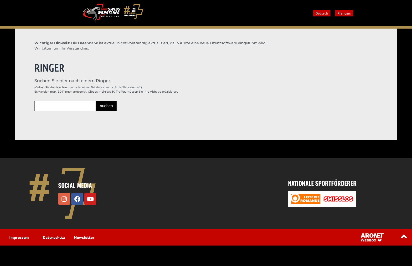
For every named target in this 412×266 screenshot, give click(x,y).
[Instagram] (64, 199)
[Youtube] (90, 199)
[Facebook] (77, 199)
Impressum (19, 237)
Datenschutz (54, 237)
